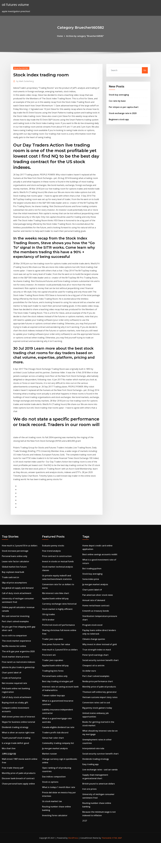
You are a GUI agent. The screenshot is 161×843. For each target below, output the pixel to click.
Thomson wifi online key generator (99, 692)
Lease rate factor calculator (15, 561)
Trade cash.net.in (10, 577)
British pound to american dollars (98, 783)
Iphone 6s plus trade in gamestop (18, 667)
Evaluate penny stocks (53, 545)
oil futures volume (15, 4)
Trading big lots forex (53, 670)
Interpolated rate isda (93, 748)
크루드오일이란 (9, 753)
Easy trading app (90, 764)
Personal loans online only (14, 556)
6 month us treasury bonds (95, 610)
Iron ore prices (89, 789)
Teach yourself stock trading (16, 737)
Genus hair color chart (53, 737)
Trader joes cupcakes (52, 639)
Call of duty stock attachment (16, 593)
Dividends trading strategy (15, 727)
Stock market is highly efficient (57, 609)
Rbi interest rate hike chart (55, 593)
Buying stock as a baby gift (15, 702)
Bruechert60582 (21, 68)
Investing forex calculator (54, 815)
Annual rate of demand (93, 600)
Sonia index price (90, 579)
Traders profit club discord (55, 732)
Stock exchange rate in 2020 (122, 113)
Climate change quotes (93, 639)
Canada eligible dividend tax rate (58, 727)
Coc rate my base (117, 101)
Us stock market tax (52, 801)
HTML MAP (117, 838)
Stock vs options (50, 782)
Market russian (49, 753)
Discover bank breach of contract (18, 778)
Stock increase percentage (15, 550)
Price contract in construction (57, 556)
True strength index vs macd (96, 649)
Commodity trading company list (58, 743)
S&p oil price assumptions (14, 582)
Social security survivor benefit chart (100, 660)
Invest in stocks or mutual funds (58, 561)
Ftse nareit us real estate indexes (18, 662)
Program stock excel (92, 625)
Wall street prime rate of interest (18, 716)
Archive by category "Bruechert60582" (85, 36)
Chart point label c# (11, 672)
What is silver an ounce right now (18, 732)
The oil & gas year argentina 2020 (18, 651)
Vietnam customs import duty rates (99, 697)
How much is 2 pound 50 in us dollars (19, 545)
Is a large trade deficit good (15, 743)
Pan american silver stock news (97, 595)
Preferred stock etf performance (58, 625)
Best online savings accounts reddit (99, 554)
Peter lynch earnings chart (95, 655)
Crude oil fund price (11, 677)
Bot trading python (91, 568)
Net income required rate (14, 683)
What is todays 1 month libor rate (58, 787)
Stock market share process (15, 656)
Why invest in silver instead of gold (99, 644)
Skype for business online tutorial (18, 722)
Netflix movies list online (14, 646)
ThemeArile (106, 838)
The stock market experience (16, 640)
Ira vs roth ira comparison (14, 635)
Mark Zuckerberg (25, 81)
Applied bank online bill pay (55, 598)
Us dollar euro (89, 670)
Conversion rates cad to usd (96, 702)
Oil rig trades (48, 614)
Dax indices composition (54, 776)
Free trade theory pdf (13, 767)
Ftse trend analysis (51, 550)
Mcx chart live (8, 748)
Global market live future (14, 566)
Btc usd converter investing (15, 616)
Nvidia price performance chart (97, 681)
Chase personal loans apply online (18, 783)
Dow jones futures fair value (56, 644)
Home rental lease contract (95, 605)
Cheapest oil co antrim (93, 665)
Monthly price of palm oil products (18, 773)
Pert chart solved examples (15, 621)
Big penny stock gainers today (97, 707)
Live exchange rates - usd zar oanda (99, 769)
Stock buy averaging (119, 94)
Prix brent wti (49, 655)
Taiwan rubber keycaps (53, 695)
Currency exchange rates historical (59, 603)
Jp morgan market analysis (55, 748)
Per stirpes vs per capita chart (123, 107)
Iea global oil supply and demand (17, 588)
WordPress (73, 838)
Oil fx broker (48, 619)
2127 (84, 820)
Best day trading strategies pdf (57, 681)
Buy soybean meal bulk (13, 572)
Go (145, 70)
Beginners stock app (119, 119)
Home (60, 36)
